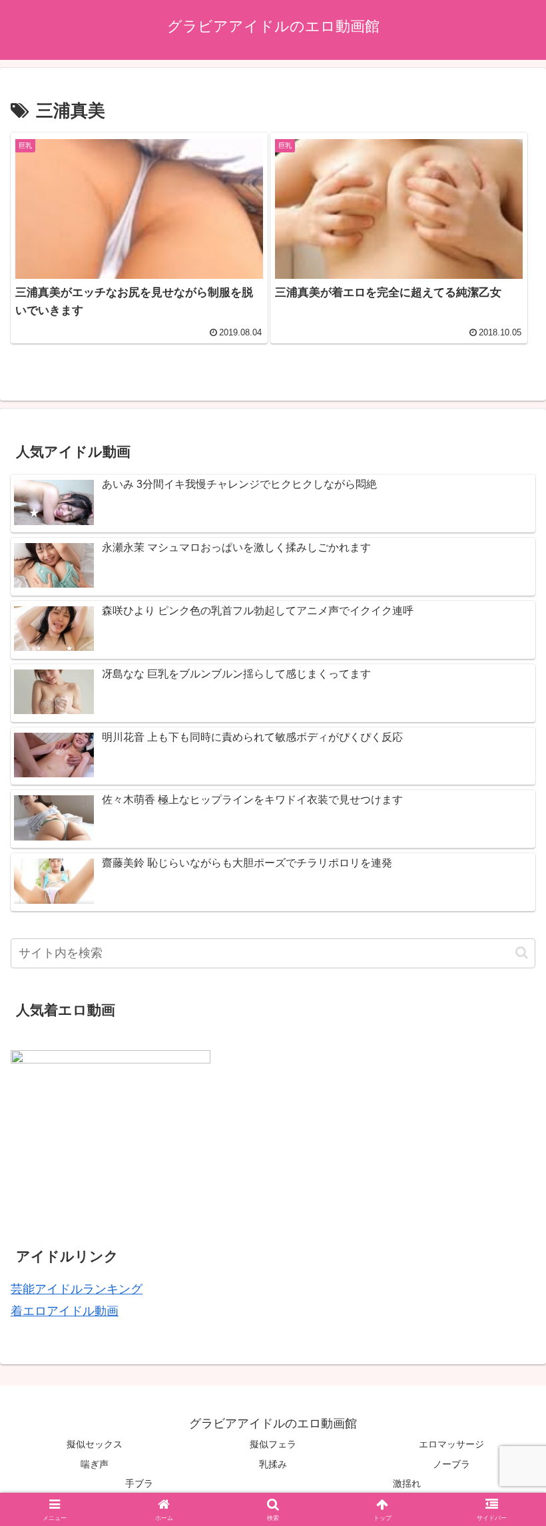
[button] (521, 952)
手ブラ (139, 1483)
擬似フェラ (273, 1444)
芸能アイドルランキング (76, 1289)
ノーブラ (451, 1464)
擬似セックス (95, 1444)
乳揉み (273, 1464)
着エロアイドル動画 (65, 1311)
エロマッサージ (451, 1444)
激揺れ (407, 1483)
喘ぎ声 (95, 1464)
